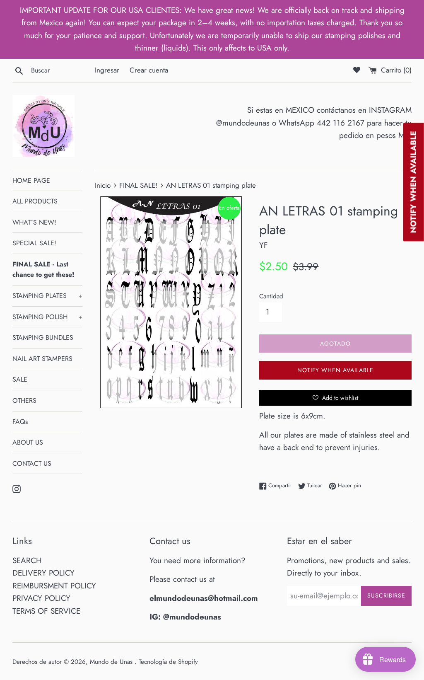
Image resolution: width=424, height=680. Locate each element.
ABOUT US (27, 442)
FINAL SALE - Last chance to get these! (43, 269)
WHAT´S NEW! (34, 222)
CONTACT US (31, 463)
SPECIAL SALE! (34, 243)
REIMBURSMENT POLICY (54, 585)
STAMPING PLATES (47, 295)
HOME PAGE (31, 180)
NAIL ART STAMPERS (42, 358)
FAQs (20, 421)
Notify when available (335, 370)
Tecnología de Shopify (168, 661)
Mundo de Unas (112, 661)
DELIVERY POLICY (43, 572)
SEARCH (27, 560)
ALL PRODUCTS (35, 201)
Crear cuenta (149, 70)
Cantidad (271, 296)
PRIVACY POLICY (41, 598)
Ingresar (107, 70)
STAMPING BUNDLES (42, 337)
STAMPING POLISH (47, 317)
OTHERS (24, 400)
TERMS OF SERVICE (46, 611)
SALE (19, 379)
